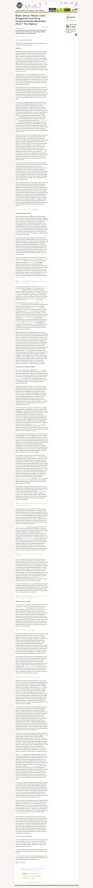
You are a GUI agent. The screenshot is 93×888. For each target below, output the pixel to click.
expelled (45, 269)
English (46, 27)
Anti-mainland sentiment (20, 527)
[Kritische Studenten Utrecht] (19, 5)
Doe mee (71, 3)
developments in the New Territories (23, 478)
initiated (21, 754)
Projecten (37, 10)
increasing (28, 311)
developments (18, 322)
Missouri (40, 370)
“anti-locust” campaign (28, 538)
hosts (33, 259)
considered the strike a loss (21, 813)
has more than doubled (28, 317)
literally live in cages (20, 277)
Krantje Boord (22, 10)
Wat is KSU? (66, 3)
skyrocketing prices (31, 262)
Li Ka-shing (44, 151)
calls (26, 350)
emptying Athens (35, 307)
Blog (17, 10)
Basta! (27, 10)
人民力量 (45, 489)
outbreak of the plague (31, 299)
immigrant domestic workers (30, 666)
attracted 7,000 (40, 577)
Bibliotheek (42, 10)
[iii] (30, 833)
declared (41, 687)
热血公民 (39, 491)
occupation (39, 478)
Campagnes (31, 10)
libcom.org (19, 36)
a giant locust (44, 532)
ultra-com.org (26, 36)
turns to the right (19, 378)
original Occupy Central (20, 608)
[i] (15, 839)
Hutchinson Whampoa (32, 766)
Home (61, 3)
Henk (23, 28)
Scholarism (36, 457)
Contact (76, 3)
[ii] (41, 312)
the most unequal (42, 286)
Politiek (43, 27)
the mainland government (29, 322)
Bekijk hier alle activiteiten (71, 20)
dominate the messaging (36, 424)
